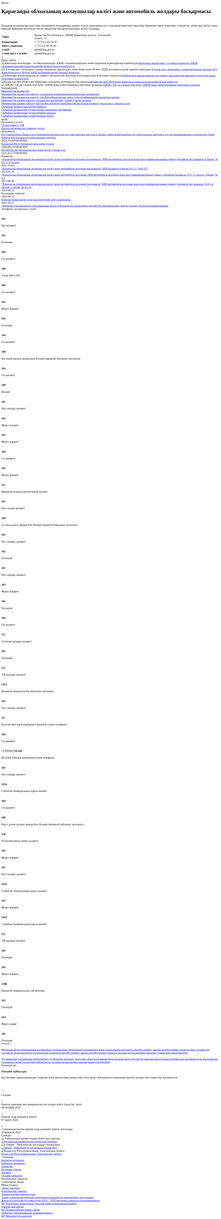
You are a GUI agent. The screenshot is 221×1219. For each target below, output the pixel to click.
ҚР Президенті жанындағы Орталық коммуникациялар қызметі (38, 1203)
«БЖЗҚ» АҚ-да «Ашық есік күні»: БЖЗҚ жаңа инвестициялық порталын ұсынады (151, 84)
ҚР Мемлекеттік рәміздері (16, 1216)
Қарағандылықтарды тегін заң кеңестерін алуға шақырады (36, 199)
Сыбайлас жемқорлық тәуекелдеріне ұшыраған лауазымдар (36, 109)
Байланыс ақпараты (13, 1163)
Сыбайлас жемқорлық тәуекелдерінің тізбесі (27, 115)
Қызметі (6, 1172)
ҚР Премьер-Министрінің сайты (20, 1209)
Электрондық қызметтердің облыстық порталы (29, 1141)
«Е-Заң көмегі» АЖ (12, 125)
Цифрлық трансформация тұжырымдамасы (26, 1212)
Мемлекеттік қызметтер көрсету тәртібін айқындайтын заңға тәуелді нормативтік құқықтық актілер (60, 97)
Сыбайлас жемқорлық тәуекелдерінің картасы (28, 112)
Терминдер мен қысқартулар (18, 1194)
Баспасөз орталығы (12, 1160)
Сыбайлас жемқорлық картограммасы (23, 106)
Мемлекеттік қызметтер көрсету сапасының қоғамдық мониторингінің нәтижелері (50, 94)
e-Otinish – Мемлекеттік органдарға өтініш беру (29, 1147)
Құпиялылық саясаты (14, 1191)
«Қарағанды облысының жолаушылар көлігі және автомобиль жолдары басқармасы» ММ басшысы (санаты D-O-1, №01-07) (74, 168)
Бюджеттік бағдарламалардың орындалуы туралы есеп (33, 150)
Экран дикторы (10, 1188)
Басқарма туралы (11, 1169)
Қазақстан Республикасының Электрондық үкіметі (31, 1153)
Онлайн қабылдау (11, 1175)
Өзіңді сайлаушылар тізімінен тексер (23, 128)
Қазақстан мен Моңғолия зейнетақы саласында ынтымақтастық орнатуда (134, 81)
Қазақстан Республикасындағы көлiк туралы (27, 143)
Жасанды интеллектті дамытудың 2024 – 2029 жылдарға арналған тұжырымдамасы (50, 1200)
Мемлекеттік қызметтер (15, 91)
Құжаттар (7, 1166)
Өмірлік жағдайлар (12, 1206)
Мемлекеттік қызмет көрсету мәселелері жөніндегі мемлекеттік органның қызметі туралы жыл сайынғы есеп (65, 103)
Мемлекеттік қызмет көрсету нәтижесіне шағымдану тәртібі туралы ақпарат (46, 100)
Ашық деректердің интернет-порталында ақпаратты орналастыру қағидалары (47, 1197)
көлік (4, 119)
